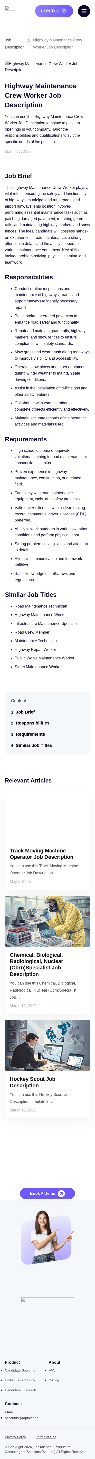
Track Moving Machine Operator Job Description (41, 854)
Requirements (30, 734)
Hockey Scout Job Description (32, 1082)
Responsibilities (32, 723)
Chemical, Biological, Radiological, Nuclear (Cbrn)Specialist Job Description (36, 964)
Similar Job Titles (34, 745)
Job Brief (25, 712)
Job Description (15, 43)
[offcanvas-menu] (84, 11)
